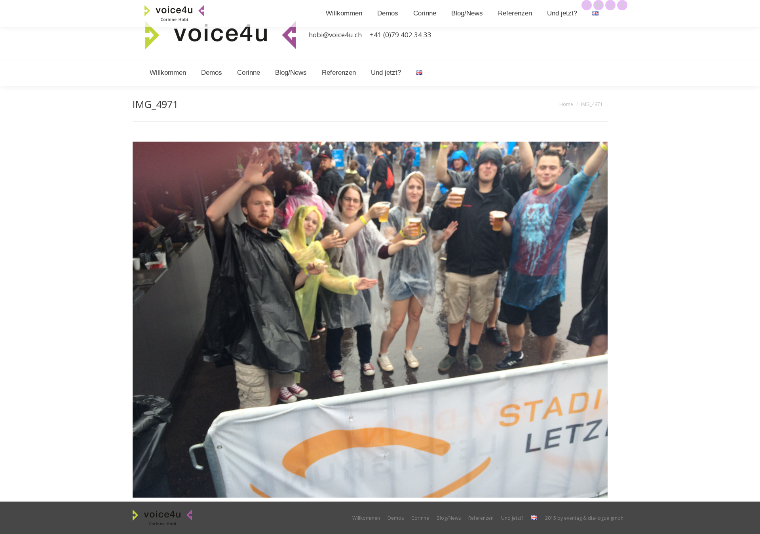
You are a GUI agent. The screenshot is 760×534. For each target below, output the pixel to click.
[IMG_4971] (370, 320)
